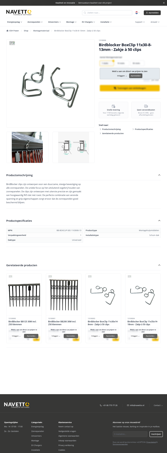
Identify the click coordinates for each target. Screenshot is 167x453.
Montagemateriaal (41, 30)
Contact (158, 405)
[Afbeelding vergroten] (50, 83)
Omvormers (36, 436)
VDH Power (14, 30)
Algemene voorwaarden (68, 436)
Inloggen (122, 75)
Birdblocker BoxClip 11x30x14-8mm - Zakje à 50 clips (103, 323)
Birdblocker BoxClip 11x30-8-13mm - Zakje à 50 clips (77, 30)
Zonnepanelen (37, 431)
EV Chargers (36, 445)
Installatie (35, 450)
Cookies (61, 450)
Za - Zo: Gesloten (11, 431)
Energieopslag (37, 426)
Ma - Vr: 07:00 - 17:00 (13, 426)
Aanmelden (154, 12)
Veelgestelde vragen (67, 431)
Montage (35, 440)
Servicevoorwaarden (120, 444)
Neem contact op (65, 426)
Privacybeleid (151, 442)
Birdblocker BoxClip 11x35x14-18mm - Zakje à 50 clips (142, 323)
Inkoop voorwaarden (67, 440)
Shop (26, 30)
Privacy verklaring (66, 445)
